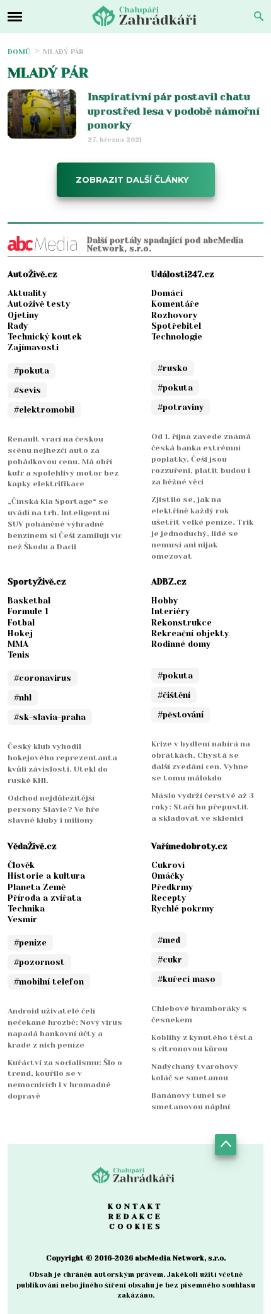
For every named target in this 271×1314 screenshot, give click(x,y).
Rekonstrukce (181, 622)
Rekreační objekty (190, 633)
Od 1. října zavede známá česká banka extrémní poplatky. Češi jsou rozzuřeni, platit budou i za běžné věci (201, 459)
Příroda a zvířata (44, 898)
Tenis (19, 655)
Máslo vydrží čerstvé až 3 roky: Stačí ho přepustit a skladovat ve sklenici (202, 807)
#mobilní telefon (49, 981)
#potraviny (181, 407)
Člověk (21, 865)
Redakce (135, 1216)
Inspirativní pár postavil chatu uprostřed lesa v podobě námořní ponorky (174, 111)
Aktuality (27, 293)
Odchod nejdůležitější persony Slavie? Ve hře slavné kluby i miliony (54, 809)
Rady (18, 326)
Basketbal (29, 600)
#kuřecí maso (187, 979)
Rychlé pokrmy (182, 908)
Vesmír (22, 919)
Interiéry (170, 611)
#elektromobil (44, 409)
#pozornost (39, 962)
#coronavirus (42, 678)
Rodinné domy (180, 644)
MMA (18, 644)
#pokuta (31, 370)
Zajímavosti (33, 347)
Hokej (20, 633)
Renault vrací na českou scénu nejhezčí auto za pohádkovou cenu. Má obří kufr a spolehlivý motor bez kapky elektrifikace (63, 462)
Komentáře (175, 304)
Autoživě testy (39, 304)
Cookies (136, 1226)
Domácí (167, 293)
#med (169, 940)
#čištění (174, 695)
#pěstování (181, 714)
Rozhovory (174, 315)
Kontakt (135, 1206)
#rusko (173, 368)
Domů (19, 52)
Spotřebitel (176, 326)
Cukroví (168, 865)
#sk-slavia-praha (50, 717)
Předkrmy (172, 887)
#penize (30, 942)
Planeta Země (37, 887)
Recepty (168, 898)
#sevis (27, 390)
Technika (26, 908)
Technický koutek (45, 336)
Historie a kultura (46, 876)
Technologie (176, 336)
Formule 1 (28, 611)
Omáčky (167, 876)
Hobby (164, 600)
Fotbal (21, 622)
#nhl (23, 697)
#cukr (170, 959)
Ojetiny (23, 315)
